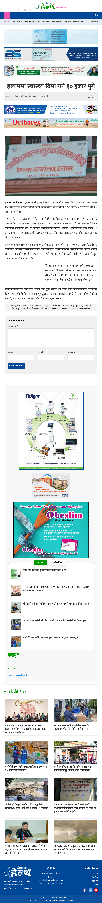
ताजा (40, 563)
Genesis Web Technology (63, 900)
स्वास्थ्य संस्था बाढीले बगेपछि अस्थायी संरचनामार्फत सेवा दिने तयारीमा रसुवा (54, 621)
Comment (13, 326)
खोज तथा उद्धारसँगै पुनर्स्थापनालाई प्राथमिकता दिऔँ (44, 570)
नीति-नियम (94, 877)
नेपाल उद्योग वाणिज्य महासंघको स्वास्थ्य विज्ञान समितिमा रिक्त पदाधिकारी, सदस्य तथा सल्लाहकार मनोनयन (56, 588)
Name (11, 352)
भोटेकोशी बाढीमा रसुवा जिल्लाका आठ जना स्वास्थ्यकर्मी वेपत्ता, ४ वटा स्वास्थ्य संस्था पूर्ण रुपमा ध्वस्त (74, 849)
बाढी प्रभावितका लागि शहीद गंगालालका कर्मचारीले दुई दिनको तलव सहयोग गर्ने (73, 768)
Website (71, 352)
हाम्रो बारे (95, 881)
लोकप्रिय (57, 563)
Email (41, 352)
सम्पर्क (96, 884)
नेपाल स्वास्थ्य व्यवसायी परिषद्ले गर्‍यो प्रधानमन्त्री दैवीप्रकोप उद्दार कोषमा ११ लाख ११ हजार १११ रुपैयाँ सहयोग (75, 808)
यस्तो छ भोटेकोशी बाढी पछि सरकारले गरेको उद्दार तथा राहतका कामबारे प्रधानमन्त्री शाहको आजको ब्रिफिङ (26, 849)
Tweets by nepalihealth (17, 675)
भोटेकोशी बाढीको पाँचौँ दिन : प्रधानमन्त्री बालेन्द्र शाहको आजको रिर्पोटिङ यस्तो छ (56, 604)
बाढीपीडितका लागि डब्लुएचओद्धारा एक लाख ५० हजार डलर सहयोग (51, 638)
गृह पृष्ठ (95, 873)
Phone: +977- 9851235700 (51, 883)
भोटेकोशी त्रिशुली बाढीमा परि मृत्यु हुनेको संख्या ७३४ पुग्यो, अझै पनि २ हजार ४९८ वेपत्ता (26, 806)
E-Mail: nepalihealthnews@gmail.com (51, 879)
